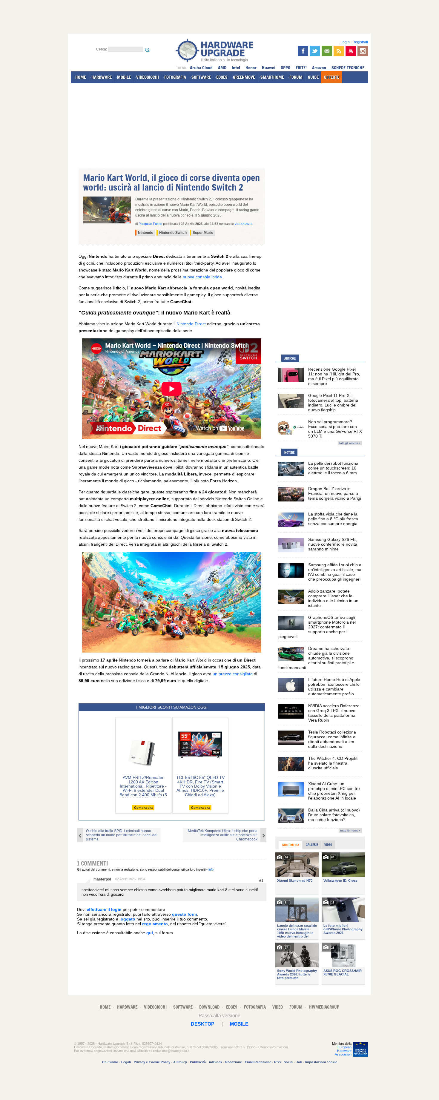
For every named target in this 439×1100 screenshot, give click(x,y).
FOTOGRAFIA (175, 77)
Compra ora (143, 807)
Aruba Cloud (201, 68)
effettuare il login (104, 909)
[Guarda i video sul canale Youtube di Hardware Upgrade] (351, 51)
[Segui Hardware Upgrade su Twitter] (315, 51)
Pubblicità (198, 1062)
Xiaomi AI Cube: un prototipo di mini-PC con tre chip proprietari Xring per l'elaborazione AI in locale (334, 790)
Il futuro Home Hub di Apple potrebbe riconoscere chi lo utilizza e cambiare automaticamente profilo (334, 686)
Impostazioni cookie (321, 1062)
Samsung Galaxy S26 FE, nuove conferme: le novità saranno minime (332, 544)
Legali (126, 1062)
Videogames (244, 224)
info (211, 869)
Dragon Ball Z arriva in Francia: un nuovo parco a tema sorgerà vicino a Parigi (334, 493)
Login (345, 42)
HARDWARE (101, 77)
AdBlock (215, 1062)
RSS (277, 1062)
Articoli (290, 358)
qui (149, 932)
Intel (236, 68)
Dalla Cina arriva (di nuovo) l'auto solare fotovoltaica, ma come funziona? (334, 815)
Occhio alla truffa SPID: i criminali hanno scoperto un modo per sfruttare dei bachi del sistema (121, 835)
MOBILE (124, 77)
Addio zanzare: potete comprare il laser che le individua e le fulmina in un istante (333, 598)
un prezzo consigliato (233, 673)
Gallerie (312, 844)
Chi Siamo (110, 1062)
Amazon (319, 68)
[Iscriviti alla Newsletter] (327, 51)
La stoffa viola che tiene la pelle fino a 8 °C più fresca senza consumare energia (333, 519)
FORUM (296, 77)
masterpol (102, 879)
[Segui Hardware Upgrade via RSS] (339, 51)
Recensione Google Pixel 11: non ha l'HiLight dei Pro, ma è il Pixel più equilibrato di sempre (334, 376)
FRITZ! (301, 68)
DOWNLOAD (209, 1007)
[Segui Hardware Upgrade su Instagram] (362, 51)
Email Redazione (258, 1062)
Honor (251, 68)
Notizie (289, 452)
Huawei (268, 68)
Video (328, 844)
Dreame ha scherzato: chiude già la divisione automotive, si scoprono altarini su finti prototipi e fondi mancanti (316, 658)
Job (299, 1062)
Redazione (233, 1062)
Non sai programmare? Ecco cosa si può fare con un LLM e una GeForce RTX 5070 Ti (335, 428)
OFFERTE (331, 77)
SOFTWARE (201, 77)
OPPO (285, 68)
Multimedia (290, 845)
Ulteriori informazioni (273, 1047)
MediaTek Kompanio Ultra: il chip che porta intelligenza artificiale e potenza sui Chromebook (222, 835)
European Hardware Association (343, 1050)
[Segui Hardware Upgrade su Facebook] (303, 51)
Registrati (360, 42)
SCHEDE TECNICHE (347, 68)
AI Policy (180, 1062)
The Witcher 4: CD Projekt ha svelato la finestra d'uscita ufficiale (332, 763)
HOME (80, 77)
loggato (127, 919)
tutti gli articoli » (349, 443)
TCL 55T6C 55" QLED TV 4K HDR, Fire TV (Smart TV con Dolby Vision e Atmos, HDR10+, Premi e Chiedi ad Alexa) (200, 786)
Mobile (239, 1024)
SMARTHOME (272, 77)
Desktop (202, 1024)
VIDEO (277, 1007)
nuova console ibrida (202, 276)
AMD (222, 68)
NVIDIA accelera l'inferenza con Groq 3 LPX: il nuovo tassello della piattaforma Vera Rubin (334, 712)
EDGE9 (222, 77)
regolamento (155, 923)
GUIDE (313, 77)
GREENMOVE (244, 77)
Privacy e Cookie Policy (152, 1062)
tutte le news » (350, 830)
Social (288, 1062)
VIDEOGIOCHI (147, 77)
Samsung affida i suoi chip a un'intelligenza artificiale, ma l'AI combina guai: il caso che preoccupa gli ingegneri (334, 572)
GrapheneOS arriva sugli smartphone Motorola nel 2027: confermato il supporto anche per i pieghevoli (317, 627)
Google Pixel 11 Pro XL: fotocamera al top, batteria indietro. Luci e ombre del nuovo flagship (333, 402)
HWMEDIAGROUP (324, 1007)
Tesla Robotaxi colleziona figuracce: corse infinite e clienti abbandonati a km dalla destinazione (332, 739)
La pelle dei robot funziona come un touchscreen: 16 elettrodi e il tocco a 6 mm (333, 468)
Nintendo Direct (191, 323)
